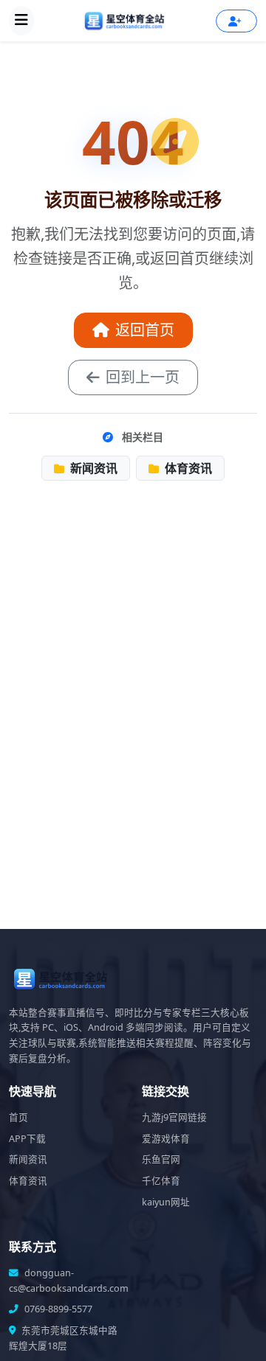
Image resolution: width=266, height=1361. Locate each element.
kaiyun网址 (166, 1202)
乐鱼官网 (161, 1159)
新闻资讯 (92, 468)
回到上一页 (143, 377)
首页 (18, 1117)
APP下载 (27, 1138)
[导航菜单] (21, 20)
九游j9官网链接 (174, 1117)
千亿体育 (161, 1180)
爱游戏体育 (166, 1138)
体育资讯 (187, 468)
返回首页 (144, 330)
